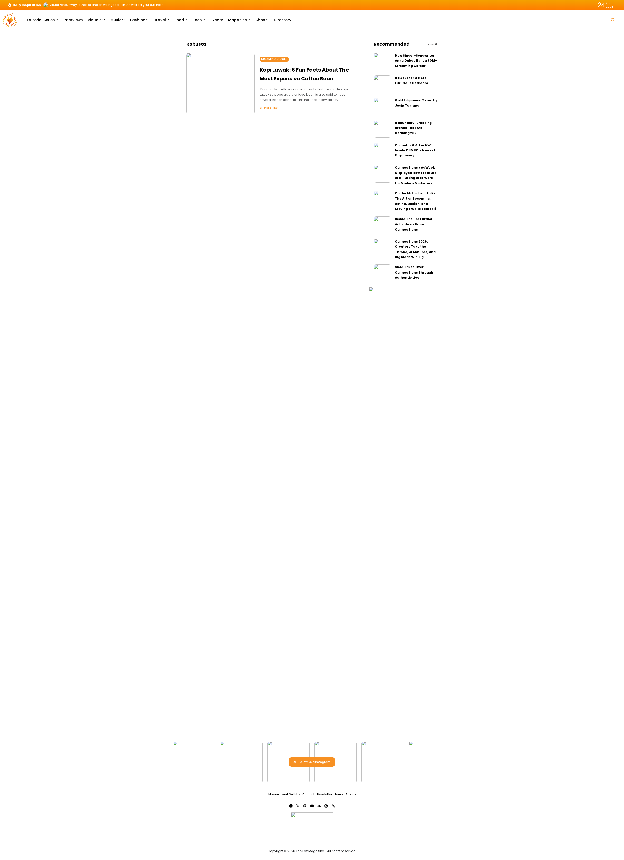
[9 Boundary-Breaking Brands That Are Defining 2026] (382, 129)
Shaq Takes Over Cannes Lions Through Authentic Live (414, 272)
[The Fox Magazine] (10, 19)
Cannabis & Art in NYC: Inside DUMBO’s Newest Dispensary (415, 150)
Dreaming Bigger (274, 59)
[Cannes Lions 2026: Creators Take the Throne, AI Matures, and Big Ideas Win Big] (382, 247)
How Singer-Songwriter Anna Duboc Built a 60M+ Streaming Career (416, 60)
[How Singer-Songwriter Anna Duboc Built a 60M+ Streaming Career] (382, 61)
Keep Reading (269, 108)
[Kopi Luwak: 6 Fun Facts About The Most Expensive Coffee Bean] (220, 83)
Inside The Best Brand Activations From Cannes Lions (413, 224)
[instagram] (305, 806)
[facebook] (290, 806)
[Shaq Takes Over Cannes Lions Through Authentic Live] (382, 273)
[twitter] (298, 806)
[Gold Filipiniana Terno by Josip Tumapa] (382, 106)
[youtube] (312, 806)
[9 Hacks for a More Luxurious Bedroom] (382, 84)
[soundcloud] (319, 806)
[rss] (333, 806)
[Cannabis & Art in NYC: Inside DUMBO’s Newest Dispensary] (382, 151)
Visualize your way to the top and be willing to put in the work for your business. (106, 5)
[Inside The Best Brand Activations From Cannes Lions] (382, 225)
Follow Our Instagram (315, 762)
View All (433, 44)
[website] (326, 806)
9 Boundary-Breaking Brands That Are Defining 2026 (413, 128)
